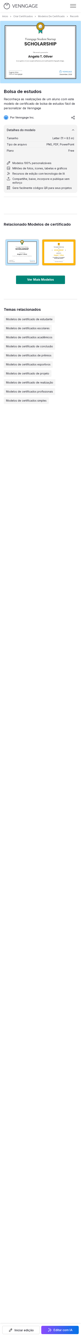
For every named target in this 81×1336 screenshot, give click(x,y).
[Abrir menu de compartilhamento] (73, 117)
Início (5, 16)
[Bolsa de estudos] (22, 252)
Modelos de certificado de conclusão (29, 346)
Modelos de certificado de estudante (29, 319)
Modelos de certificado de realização (29, 382)
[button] (21, 1330)
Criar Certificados (23, 16)
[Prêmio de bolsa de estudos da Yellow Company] (58, 252)
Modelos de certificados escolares (28, 328)
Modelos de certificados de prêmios (28, 355)
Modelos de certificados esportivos (28, 364)
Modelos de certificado (51, 16)
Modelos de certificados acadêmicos (29, 337)
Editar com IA (63, 1330)
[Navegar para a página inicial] (21, 6)
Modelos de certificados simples (26, 400)
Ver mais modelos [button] (40, 279)
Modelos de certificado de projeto (27, 373)
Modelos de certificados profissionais (29, 391)
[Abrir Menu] (73, 6)
